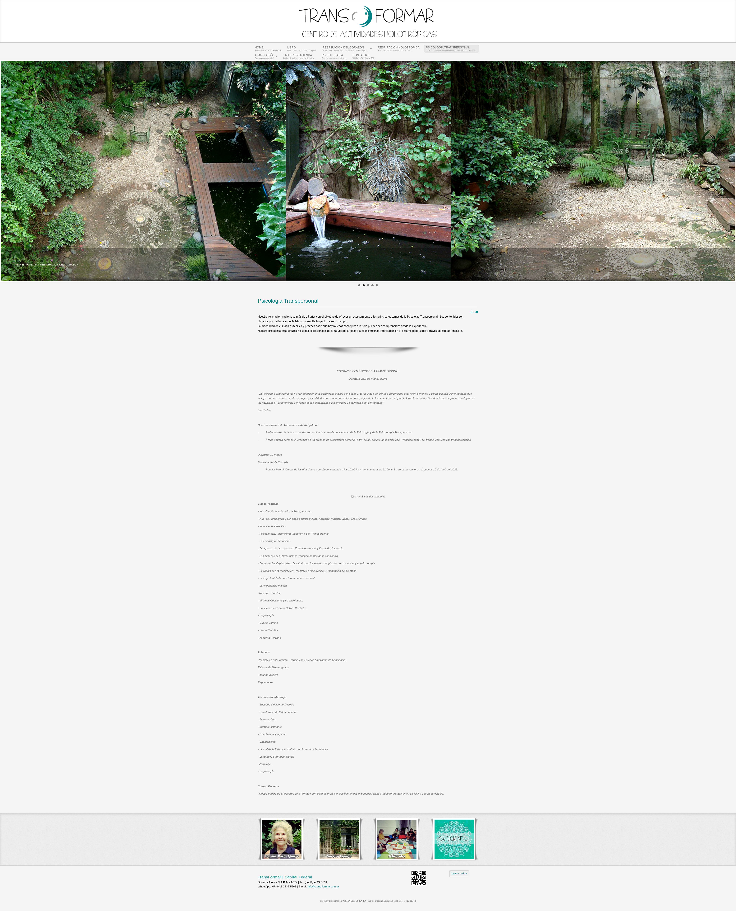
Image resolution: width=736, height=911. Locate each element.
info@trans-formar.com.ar (323, 886)
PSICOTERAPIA (334, 56)
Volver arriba (459, 873)
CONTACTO (363, 56)
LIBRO (301, 49)
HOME (268, 49)
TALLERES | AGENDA (299, 56)
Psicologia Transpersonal (288, 301)
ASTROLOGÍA (264, 56)
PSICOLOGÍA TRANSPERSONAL (451, 49)
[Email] (477, 312)
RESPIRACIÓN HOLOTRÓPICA (399, 49)
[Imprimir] (472, 312)
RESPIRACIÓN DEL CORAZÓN (345, 49)
